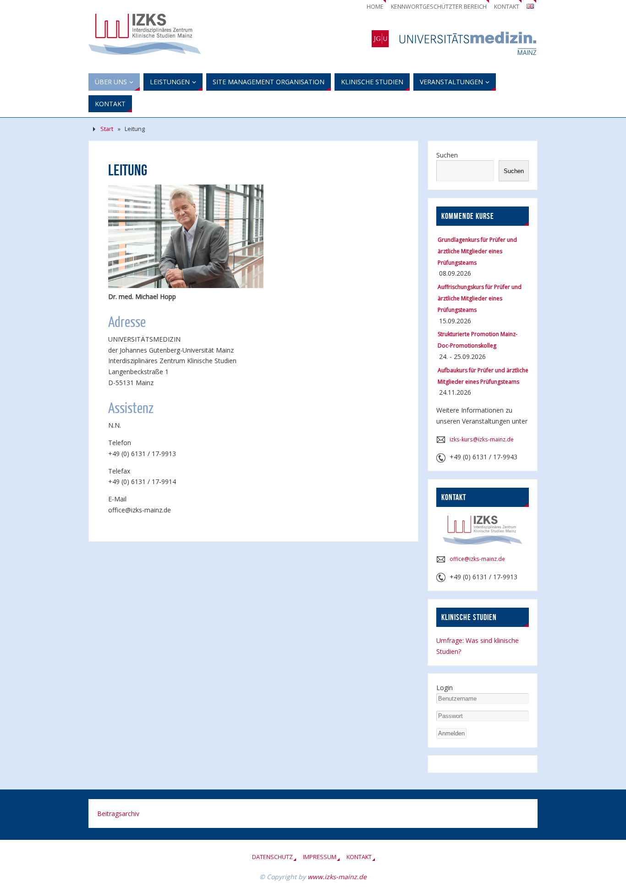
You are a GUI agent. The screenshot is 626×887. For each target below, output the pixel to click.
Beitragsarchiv (118, 813)
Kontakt (506, 7)
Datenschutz (272, 857)
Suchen (447, 155)
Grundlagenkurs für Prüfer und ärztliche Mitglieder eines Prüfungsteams (477, 251)
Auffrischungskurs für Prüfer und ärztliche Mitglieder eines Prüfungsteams (480, 298)
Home (375, 7)
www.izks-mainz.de (337, 876)
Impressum (319, 857)
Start (106, 129)
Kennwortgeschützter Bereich (439, 7)
